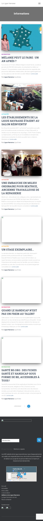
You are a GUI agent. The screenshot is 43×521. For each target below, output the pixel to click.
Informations (6, 54)
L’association (6, 493)
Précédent (18, 406)
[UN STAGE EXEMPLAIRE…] (22, 229)
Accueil (4, 486)
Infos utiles (5, 490)
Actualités (5, 114)
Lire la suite (34, 74)
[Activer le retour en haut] (39, 517)
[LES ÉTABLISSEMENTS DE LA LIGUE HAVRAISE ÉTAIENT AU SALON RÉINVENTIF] (22, 97)
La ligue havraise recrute (9, 497)
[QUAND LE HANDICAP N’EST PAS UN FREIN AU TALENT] (22, 290)
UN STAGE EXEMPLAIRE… (18, 249)
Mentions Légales (19, 449)
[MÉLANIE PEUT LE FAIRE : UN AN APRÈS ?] (22, 37)
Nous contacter (6, 499)
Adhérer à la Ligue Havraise (11, 495)
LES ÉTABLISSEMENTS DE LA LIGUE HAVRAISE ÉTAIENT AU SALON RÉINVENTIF (20, 121)
